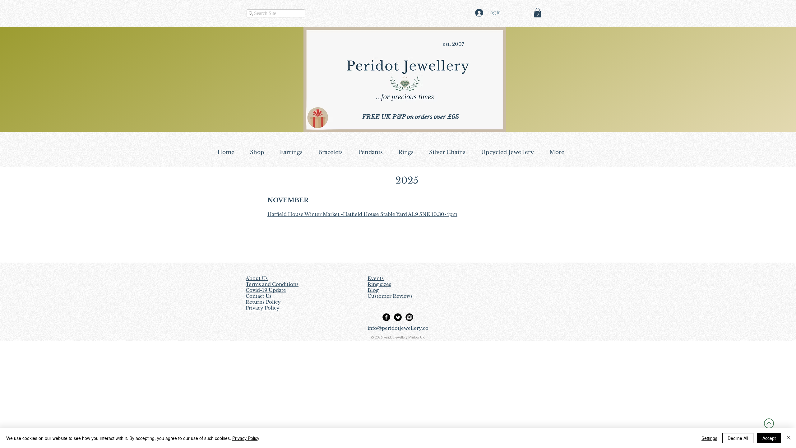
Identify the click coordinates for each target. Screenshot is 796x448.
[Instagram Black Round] (409, 317)
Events (376, 278)
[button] (538, 12)
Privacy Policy (245, 438)
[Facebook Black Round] (386, 317)
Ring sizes (379, 284)
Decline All (738, 438)
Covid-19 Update (266, 290)
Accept (769, 438)
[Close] (788, 438)
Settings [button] (709, 438)
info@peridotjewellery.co (398, 328)
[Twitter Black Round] (398, 317)
